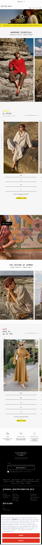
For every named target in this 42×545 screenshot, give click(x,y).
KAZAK (11, 481)
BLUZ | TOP (15, 483)
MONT (23, 483)
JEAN (37, 480)
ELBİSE (28, 483)
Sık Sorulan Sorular (16, 497)
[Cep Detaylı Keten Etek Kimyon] (21, 365)
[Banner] (17, 70)
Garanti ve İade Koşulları (34, 497)
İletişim (4, 508)
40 (21, 407)
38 (21, 402)
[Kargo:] (30, 8)
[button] (24, 115)
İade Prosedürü (16, 498)
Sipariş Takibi (15, 494)
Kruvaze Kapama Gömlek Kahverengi (26, 184)
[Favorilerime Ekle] (6, 124)
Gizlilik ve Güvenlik (33, 498)
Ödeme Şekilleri (15, 500)
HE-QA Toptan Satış (6, 495)
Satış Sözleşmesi (33, 495)
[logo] (7, 6)
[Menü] (2, 6)
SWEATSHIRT (16, 480)
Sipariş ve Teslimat (16, 495)
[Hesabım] (37, 8)
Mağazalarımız (6, 497)
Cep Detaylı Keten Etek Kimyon (21, 416)
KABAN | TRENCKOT (28, 480)
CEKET (6, 481)
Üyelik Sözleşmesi (33, 494)
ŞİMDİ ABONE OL (21, 468)
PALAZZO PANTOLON (31, 481)
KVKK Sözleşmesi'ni (14, 471)
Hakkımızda (5, 494)
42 (21, 412)
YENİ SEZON (19, 481)
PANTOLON (6, 480)
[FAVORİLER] (33, 8)
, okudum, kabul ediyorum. (21, 471)
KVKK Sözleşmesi (33, 500)
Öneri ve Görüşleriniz (6, 509)
